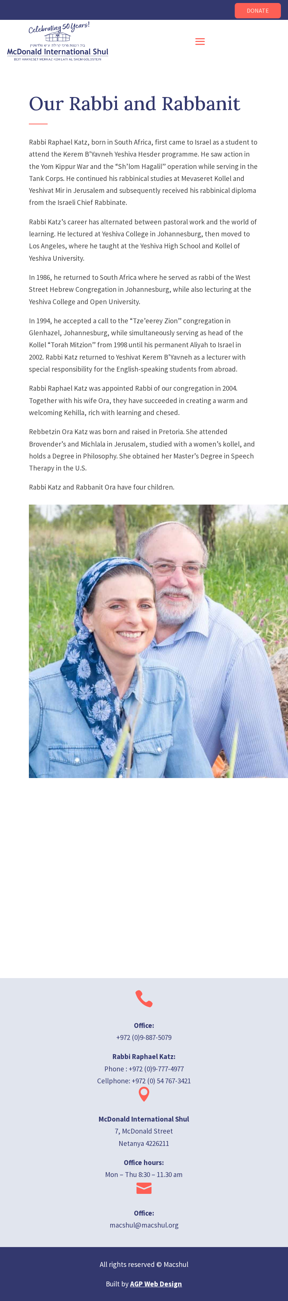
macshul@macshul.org (144, 1224)
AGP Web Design (156, 1283)
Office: (144, 1212)
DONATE (258, 10)
